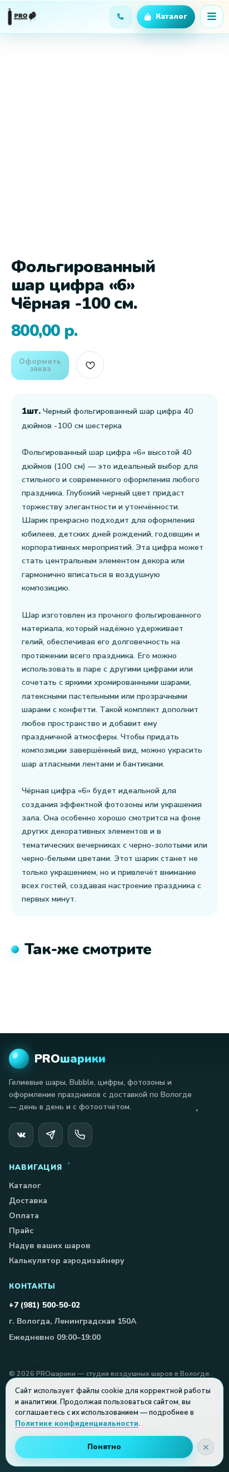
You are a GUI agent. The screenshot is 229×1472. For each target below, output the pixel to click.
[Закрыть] (205, 1447)
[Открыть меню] (211, 16)
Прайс (21, 1230)
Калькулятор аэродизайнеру (67, 1260)
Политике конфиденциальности (76, 1424)
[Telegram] (50, 1135)
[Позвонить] (80, 1135)
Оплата (24, 1215)
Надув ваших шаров (50, 1245)
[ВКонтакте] (21, 1135)
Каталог (25, 1185)
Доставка (28, 1200)
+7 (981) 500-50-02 (44, 1305)
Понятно (104, 1447)
